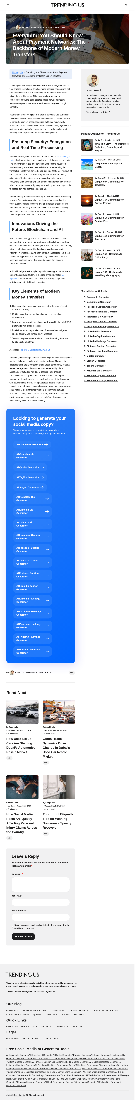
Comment (17, 874)
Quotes (37, 1015)
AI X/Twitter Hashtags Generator (101, 380)
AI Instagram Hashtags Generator (101, 326)
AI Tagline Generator (94, 366)
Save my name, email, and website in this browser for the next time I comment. (41, 926)
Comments (12, 1010)
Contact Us (62, 1027)
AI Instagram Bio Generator (98, 317)
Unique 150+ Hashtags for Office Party (109, 256)
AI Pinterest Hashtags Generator (101, 351)
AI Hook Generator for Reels (58, 1082)
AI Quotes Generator (94, 356)
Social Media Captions (34, 1010)
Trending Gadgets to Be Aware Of (34, 350)
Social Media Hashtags (107, 1010)
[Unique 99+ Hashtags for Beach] (87, 164)
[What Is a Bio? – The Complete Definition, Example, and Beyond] (87, 145)
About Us (46, 1027)
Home (15, 72)
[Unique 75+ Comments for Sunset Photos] (87, 201)
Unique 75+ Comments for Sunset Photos (109, 201)
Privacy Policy (31, 1038)
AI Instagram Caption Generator (100, 321)
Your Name (17, 896)
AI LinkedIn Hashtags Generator (100, 341)
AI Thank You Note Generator (60, 1079)
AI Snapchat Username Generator (90, 1079)
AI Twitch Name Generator (34, 1079)
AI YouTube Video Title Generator (70, 1075)
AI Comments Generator (96, 297)
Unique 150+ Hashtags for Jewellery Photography (109, 274)
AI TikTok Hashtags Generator (40, 1075)
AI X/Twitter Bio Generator (98, 370)
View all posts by (98, 112)
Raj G (100, 140)
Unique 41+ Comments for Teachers (109, 238)
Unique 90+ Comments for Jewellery (109, 183)
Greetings (52, 1015)
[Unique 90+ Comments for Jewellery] (87, 182)
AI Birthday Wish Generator (84, 1082)
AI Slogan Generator (94, 361)
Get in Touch (51, 1038)
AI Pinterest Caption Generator (100, 346)
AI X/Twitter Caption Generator (100, 375)
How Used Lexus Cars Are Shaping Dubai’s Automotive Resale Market (20, 745)
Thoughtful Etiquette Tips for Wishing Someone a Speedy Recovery (58, 820)
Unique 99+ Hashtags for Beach (108, 165)
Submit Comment (23, 936)
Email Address (19, 910)
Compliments (59, 1010)
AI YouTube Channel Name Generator (62, 1072)
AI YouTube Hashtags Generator (111, 1069)
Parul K (101, 214)
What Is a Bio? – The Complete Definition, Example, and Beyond (112, 147)
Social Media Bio (80, 1010)
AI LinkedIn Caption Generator (100, 336)
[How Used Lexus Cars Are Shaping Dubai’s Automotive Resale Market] (22, 712)
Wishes (66, 1015)
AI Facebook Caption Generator (100, 307)
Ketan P (101, 196)
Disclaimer (12, 1038)
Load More (67, 958)
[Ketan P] (92, 80)
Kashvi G (102, 160)
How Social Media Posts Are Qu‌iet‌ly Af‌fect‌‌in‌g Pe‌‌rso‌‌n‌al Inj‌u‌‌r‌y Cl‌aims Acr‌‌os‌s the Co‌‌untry (21, 823)
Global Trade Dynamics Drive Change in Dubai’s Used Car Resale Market (56, 747)
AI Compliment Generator (97, 302)
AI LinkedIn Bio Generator (97, 331)
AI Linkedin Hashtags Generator (104, 1062)
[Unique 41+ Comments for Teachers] (87, 237)
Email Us (77, 1027)
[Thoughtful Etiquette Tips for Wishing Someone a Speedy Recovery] (59, 787)
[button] (7, 5)
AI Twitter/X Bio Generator (52, 1058)
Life (21, 72)
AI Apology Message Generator (30, 1082)
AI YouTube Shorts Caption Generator (97, 1072)
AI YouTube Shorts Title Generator (102, 1075)
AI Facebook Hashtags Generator (101, 311)
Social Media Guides (17, 1015)
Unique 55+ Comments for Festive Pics (109, 219)
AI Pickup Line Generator (108, 1082)
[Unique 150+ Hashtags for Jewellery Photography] (87, 273)
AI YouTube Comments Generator (51, 1069)
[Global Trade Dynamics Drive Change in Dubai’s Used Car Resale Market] (59, 712)
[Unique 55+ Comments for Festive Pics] (87, 219)
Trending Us (19, 1095)
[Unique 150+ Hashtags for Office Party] (87, 255)
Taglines (79, 1015)
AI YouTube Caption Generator (81, 1069)
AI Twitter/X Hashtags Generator (81, 1065)
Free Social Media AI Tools (21, 1027)
